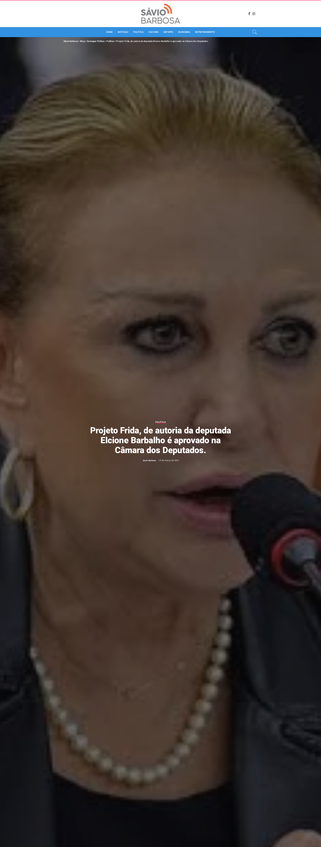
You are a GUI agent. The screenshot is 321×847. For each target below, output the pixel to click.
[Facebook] (249, 14)
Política (160, 422)
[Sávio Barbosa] (160, 14)
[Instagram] (254, 14)
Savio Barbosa (149, 460)
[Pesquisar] (254, 32)
